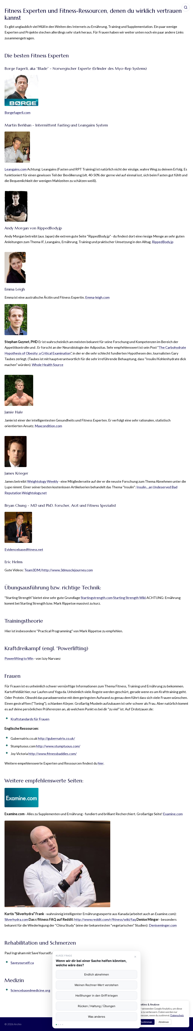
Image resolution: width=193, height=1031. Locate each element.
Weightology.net (34, 493)
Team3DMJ (33, 570)
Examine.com (173, 814)
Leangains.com (16, 169)
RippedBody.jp (162, 242)
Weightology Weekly (42, 481)
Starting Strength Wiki (129, 598)
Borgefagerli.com (17, 112)
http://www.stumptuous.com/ (58, 746)
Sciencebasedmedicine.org (30, 990)
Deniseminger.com (163, 925)
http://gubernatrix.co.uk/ (56, 738)
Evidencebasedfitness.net (24, 549)
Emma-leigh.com (97, 297)
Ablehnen (164, 1021)
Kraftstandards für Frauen (30, 719)
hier (100, 763)
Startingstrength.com (97, 598)
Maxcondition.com (48, 426)
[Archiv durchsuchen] (186, 7)
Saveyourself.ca (22, 963)
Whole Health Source (47, 365)
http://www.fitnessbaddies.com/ (52, 754)
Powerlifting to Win (19, 658)
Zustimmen (146, 1021)
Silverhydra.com (16, 919)
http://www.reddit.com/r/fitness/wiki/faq (105, 919)
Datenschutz (177, 1015)
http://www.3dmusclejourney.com (67, 570)
